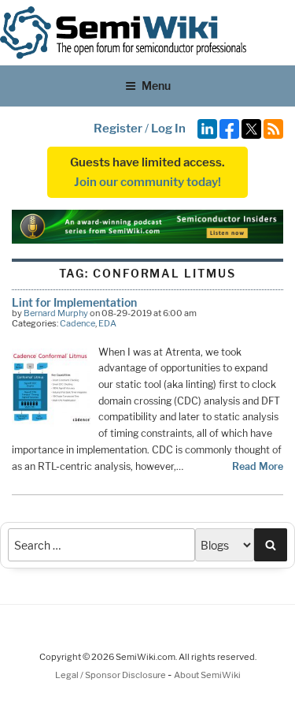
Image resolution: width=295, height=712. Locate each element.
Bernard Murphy (56, 313)
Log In (168, 128)
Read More (257, 466)
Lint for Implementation (74, 302)
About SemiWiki (207, 674)
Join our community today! (147, 182)
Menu (156, 85)
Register (118, 128)
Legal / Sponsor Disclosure (111, 674)
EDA (107, 323)
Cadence (77, 323)
